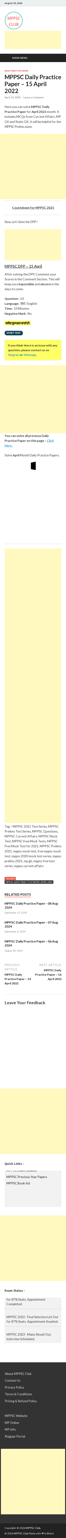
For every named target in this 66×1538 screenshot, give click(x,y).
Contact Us (12, 1380)
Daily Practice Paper (16, 71)
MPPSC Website (16, 1416)
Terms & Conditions (18, 1394)
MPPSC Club (33, 1527)
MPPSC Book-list (18, 1180)
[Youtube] (51, 3)
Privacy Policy (14, 1387)
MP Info (10, 1429)
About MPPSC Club (18, 1374)
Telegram (13, 354)
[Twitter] (60, 3)
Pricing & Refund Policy (21, 1401)
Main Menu (19, 57)
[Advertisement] (35, 40)
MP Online (12, 1423)
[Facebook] (56, 3)
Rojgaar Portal (15, 1436)
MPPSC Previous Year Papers (26, 1174)
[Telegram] (47, 3)
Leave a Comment (33, 97)
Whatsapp (29, 354)
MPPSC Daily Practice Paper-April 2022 (29, 882)
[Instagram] (42, 3)
